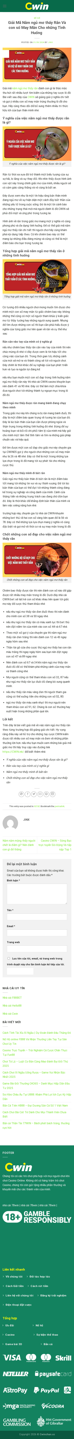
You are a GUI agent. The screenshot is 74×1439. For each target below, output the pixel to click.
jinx (50, 42)
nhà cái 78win (11, 1205)
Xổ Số (37, 18)
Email (11, 926)
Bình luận (13, 880)
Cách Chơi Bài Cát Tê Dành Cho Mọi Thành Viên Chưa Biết (34, 1114)
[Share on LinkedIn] (52, 794)
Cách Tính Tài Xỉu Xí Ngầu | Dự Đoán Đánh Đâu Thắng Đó (37, 1032)
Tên (10, 910)
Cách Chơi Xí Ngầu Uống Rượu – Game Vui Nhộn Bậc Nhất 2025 (34, 1075)
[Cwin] (37, 6)
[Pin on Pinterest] (46, 794)
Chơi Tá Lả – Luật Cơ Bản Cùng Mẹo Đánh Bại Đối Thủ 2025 (35, 1064)
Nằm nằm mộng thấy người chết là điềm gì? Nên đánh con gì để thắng (19, 845)
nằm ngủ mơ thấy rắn (25, 88)
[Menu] (5, 6)
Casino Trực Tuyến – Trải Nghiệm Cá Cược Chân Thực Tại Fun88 (35, 1052)
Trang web (13, 942)
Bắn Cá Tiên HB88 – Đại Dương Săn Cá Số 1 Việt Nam (35, 1105)
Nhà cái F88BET (12, 997)
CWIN (31, 97)
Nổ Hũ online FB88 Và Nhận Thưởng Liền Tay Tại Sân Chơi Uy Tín (35, 1041)
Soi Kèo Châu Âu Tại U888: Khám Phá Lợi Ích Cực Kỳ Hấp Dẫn (37, 1097)
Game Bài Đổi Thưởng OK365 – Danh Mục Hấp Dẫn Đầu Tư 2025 (36, 1086)
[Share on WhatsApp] (21, 794)
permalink (59, 806)
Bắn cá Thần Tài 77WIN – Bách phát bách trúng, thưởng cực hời (36, 1125)
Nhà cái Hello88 (12, 1005)
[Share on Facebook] (27, 794)
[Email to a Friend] (40, 794)
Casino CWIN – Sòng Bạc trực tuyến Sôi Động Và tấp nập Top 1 (54, 845)
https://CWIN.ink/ (13, 751)
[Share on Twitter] (34, 794)
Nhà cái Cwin (10, 1013)
